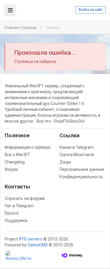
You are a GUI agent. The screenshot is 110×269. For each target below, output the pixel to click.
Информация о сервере (27, 147)
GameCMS (38, 245)
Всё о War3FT (17, 154)
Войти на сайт (90, 10)
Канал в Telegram (77, 147)
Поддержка (16, 220)
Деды (65, 162)
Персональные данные (82, 169)
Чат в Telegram (19, 205)
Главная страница (20, 27)
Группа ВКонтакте (77, 154)
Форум (11, 169)
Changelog (15, 162)
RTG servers (31, 239)
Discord (11, 213)
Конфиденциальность (81, 176)
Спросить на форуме (25, 198)
